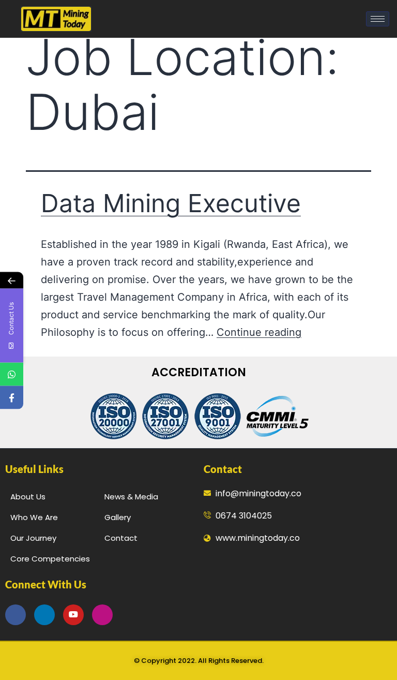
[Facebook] (15, 614)
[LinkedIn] (44, 614)
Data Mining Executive (171, 203)
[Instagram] (102, 614)
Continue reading (259, 332)
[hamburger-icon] (377, 18)
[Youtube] (73, 614)
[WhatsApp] (11, 374)
